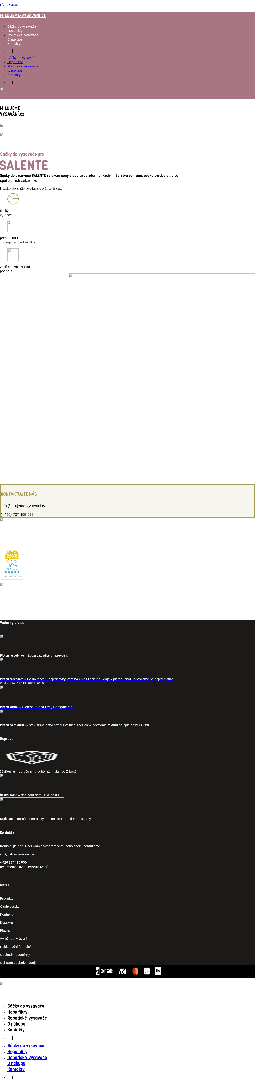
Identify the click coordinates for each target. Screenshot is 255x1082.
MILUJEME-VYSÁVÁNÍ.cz (23, 15)
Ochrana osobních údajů (18, 963)
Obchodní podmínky (15, 955)
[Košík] (3, 127)
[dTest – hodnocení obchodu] (61, 544)
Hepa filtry (15, 31)
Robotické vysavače (22, 35)
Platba (5, 930)
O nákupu (14, 39)
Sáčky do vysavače (21, 26)
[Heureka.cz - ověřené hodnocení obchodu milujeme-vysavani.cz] (12, 578)
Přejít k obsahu (9, 4)
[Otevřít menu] (9, 146)
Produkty (6, 898)
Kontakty (14, 44)
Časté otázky (9, 906)
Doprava (6, 922)
